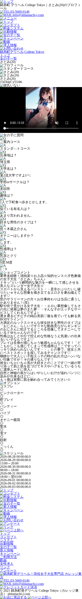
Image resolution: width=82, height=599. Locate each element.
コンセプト (8, 537)
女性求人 (6, 564)
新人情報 (6, 550)
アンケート (8, 570)
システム (6, 540)
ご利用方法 (8, 557)
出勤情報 (6, 543)
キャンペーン (10, 553)
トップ (5, 533)
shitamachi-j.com (19, 594)
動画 (3, 560)
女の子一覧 (8, 547)
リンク (5, 567)
